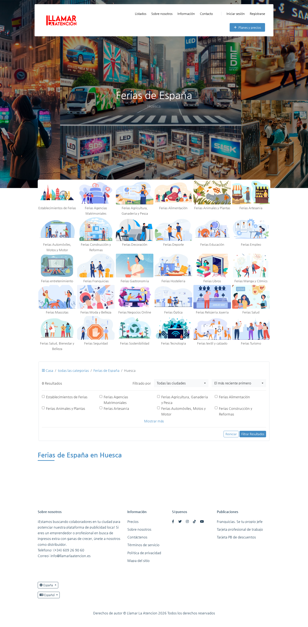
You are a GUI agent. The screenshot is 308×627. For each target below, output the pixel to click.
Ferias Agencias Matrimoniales (116, 400)
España (48, 585)
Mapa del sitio (138, 561)
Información (186, 13)
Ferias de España (106, 370)
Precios (132, 522)
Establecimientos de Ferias (66, 397)
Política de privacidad (144, 553)
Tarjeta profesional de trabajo (240, 529)
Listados (140, 13)
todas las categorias (73, 370)
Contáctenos (137, 537)
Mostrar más (154, 421)
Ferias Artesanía (116, 408)
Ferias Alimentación (234, 397)
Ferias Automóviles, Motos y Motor (183, 411)
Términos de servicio (143, 545)
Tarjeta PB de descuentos (236, 537)
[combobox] (181, 383)
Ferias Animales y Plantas (65, 408)
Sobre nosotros (161, 13)
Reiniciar (231, 434)
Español (49, 595)
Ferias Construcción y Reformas (235, 411)
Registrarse (257, 13)
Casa (49, 370)
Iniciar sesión (235, 13)
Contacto (206, 13)
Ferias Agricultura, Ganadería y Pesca (184, 400)
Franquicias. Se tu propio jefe (240, 522)
